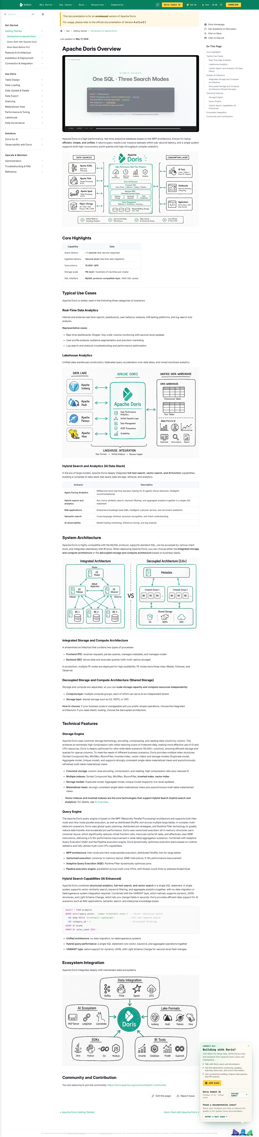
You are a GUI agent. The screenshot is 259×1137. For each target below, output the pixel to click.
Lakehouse (11, 117)
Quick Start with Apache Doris (22, 41)
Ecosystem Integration (216, 112)
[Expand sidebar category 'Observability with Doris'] (42, 144)
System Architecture (215, 75)
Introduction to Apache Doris (21, 36)
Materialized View (15, 106)
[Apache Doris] (25, 4)
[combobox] (20, 14)
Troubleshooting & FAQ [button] (18, 166)
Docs (81, 4)
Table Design (12, 79)
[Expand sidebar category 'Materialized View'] (42, 106)
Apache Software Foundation (76, 1133)
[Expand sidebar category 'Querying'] (42, 101)
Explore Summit (239, 1095)
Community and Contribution (219, 116)
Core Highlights (213, 52)
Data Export (11, 95)
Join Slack (214, 1083)
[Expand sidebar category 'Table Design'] (42, 79)
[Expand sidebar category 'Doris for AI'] (42, 139)
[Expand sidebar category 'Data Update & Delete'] (42, 90)
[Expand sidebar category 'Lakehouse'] (42, 117)
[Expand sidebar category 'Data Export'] (42, 95)
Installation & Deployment (19, 57)
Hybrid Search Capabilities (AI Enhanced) (222, 107)
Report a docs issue (216, 1117)
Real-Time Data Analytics (220, 60)
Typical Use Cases (214, 56)
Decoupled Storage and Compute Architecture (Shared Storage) (224, 87)
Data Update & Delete (17, 90)
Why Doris (46, 4)
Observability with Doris (18, 144)
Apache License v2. (106, 1133)
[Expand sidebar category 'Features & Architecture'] (42, 52)
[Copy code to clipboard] (195, 909)
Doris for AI (11, 139)
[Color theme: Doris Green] (157, 4)
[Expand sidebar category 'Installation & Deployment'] (42, 58)
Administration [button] (13, 160)
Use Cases (65, 4)
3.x (140, 22)
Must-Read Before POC (18, 47)
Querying (10, 101)
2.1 (144, 22)
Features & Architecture (18, 52)
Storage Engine (216, 97)
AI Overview (101, 801)
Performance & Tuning (17, 112)
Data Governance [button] (15, 122)
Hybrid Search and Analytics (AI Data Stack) (226, 69)
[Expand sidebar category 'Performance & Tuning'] (42, 112)
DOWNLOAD (233, 4)
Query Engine (215, 101)
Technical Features (214, 93)
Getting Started (13, 31)
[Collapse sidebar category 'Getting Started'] (42, 31)
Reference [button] (10, 171)
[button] (43, 14)
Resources (97, 4)
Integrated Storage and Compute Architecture (223, 80)
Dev (68, 31)
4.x (135, 22)
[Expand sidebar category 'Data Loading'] (42, 85)
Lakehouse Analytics (218, 64)
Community (117, 4)
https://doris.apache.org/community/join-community (136, 1085)
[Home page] (61, 31)
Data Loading (12, 85)
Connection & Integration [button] (19, 63)
